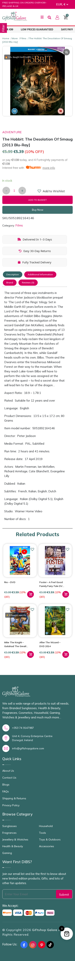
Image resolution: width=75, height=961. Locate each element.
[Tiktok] (50, 944)
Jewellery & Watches (15, 839)
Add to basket (37, 199)
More (15, 38)
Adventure (12, 132)
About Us (8, 770)
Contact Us (9, 777)
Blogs (5, 784)
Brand (9, 282)
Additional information (40, 274)
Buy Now (37, 209)
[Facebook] (24, 944)
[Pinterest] (41, 944)
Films (23, 38)
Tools (42, 833)
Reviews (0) (28, 282)
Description (12, 274)
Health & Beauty (12, 846)
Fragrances (9, 833)
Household (46, 826)
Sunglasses (9, 826)
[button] (39, 192)
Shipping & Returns (14, 798)
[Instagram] (33, 944)
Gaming (7, 853)
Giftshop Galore (45, 930)
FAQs (5, 791)
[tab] (12, 274)
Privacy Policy (10, 805)
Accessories (46, 846)
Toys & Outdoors (50, 839)
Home (5, 38)
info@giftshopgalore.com (28, 748)
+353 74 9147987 (23, 728)
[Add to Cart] (30, 594)
